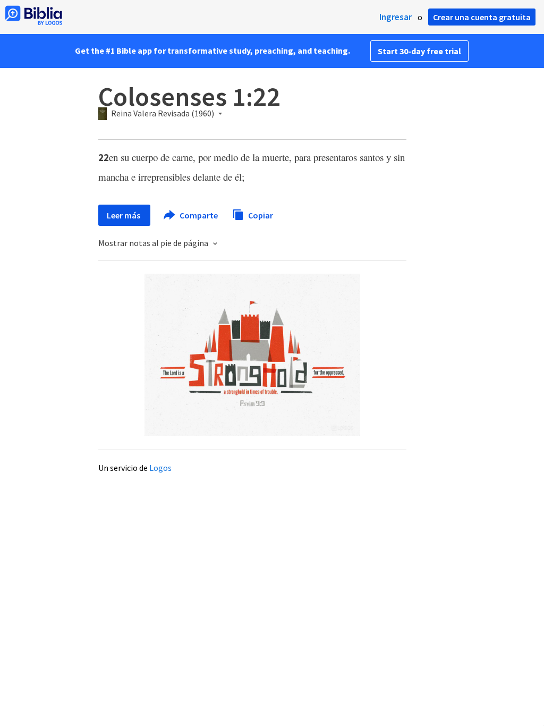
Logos (160, 467)
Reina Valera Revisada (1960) (162, 114)
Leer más (124, 215)
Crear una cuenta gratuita (482, 17)
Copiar (259, 215)
